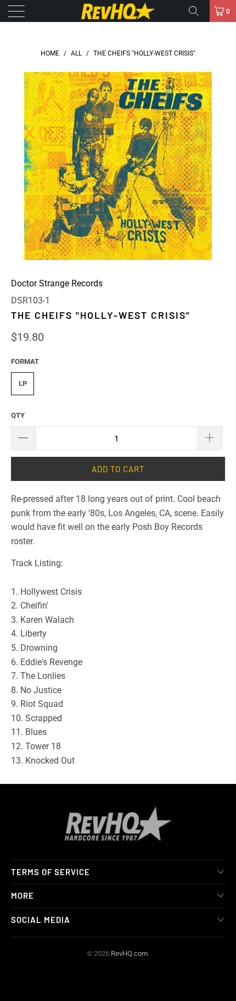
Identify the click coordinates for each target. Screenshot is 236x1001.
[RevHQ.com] (118, 11)
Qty (18, 415)
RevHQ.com (129, 953)
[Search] (197, 11)
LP (23, 383)
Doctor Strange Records (57, 283)
